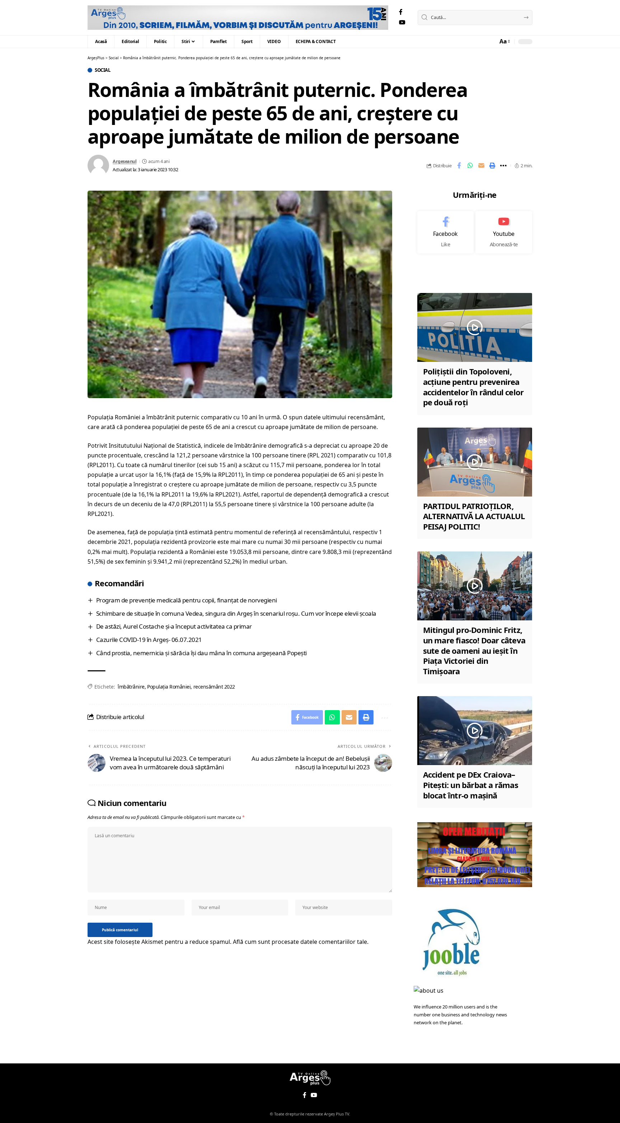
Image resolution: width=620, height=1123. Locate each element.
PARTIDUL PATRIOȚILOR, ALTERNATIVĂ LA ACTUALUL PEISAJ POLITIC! (474, 516)
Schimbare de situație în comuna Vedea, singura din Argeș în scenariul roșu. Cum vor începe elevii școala (236, 613)
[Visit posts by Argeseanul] (98, 165)
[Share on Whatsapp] (470, 165)
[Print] (492, 165)
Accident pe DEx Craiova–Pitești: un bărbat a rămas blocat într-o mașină (470, 784)
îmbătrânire (131, 686)
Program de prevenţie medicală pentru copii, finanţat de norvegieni (186, 600)
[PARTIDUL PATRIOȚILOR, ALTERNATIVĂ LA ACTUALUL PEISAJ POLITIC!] (474, 462)
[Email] (481, 165)
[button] (504, 41)
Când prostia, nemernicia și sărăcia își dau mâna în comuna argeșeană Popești (201, 653)
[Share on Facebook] (459, 165)
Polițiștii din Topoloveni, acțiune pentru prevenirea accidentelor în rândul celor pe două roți (473, 386)
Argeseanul (124, 161)
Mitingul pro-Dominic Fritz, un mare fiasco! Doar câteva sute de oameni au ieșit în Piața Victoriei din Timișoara (474, 650)
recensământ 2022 (214, 686)
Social (102, 70)
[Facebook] (400, 12)
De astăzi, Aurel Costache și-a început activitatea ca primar (174, 626)
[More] (503, 165)
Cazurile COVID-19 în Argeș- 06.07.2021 (149, 639)
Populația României (169, 686)
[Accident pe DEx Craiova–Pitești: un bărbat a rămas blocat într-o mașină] (474, 730)
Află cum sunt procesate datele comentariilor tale (300, 942)
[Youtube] (503, 232)
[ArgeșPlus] (238, 17)
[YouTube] (402, 22)
